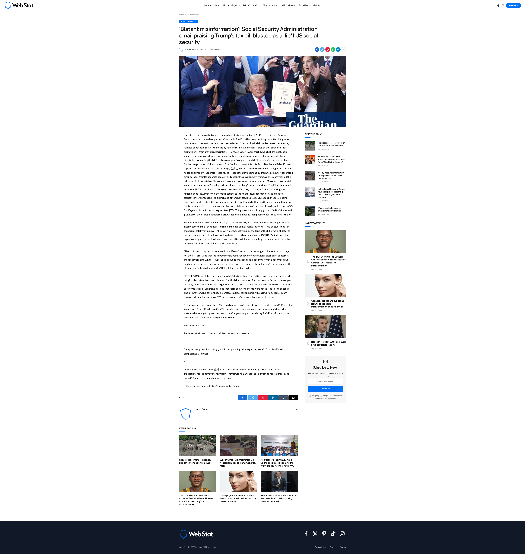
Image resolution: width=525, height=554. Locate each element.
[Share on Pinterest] (327, 49)
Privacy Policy (322, 399)
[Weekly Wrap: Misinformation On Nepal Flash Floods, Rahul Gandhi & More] (238, 445)
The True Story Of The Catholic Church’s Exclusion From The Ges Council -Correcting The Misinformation (196, 500)
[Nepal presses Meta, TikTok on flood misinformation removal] (197, 445)
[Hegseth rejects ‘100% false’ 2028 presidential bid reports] (325, 326)
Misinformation (251, 5)
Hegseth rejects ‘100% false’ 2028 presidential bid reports (328, 343)
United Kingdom (231, 5)
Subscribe (513, 5)
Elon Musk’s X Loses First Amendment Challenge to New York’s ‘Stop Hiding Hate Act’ (331, 159)
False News (304, 5)
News (217, 5)
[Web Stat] (18, 5)
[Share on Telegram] (338, 49)
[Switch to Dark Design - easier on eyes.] (498, 5)
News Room (191, 49)
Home (207, 5)
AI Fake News (288, 5)
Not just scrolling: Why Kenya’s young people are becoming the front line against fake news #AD (277, 462)
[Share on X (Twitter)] (322, 49)
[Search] (503, 5)
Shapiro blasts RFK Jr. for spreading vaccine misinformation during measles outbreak (279, 498)
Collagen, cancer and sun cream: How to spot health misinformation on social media (238, 498)
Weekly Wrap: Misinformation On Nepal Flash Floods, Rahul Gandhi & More (238, 462)
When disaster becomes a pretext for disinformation (329, 209)
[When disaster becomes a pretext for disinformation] (310, 211)
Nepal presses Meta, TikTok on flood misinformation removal (195, 461)
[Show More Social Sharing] (343, 49)
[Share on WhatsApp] (333, 49)
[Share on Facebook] (317, 49)
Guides (317, 5)
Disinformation (270, 5)
